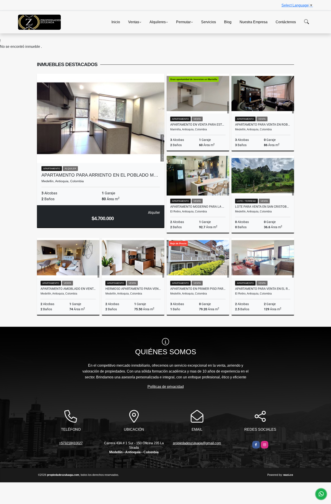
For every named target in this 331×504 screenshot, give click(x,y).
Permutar (183, 22)
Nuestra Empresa (254, 22)
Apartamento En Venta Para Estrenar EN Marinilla (198, 124)
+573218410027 (71, 443)
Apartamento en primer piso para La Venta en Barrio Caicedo (198, 288)
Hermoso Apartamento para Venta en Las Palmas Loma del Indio (133, 288)
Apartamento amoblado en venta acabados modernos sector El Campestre (68, 288)
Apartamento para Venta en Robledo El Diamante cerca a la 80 (262, 124)
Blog (227, 22)
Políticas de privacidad (165, 387)
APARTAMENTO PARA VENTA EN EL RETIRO (262, 288)
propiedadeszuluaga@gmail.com (197, 443)
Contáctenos (286, 22)
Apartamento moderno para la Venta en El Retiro (198, 206)
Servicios (208, 22)
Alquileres (158, 22)
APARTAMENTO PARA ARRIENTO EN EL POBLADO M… (99, 175)
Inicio (115, 22)
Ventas (133, 22)
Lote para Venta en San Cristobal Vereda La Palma (262, 206)
